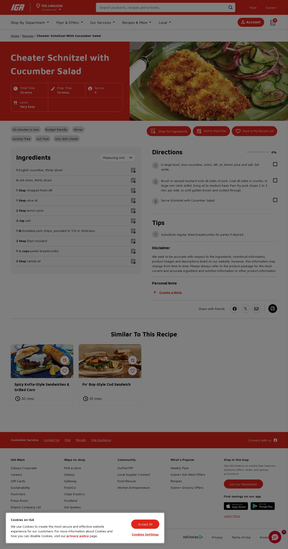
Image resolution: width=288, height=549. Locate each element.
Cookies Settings (145, 534)
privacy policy (78, 536)
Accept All (145, 524)
